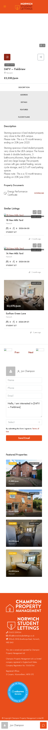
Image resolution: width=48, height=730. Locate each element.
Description (24, 87)
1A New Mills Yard (14, 253)
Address (24, 94)
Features (24, 109)
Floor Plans (24, 117)
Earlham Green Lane (16, 313)
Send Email (24, 438)
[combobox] (24, 422)
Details (24, 102)
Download (39, 193)
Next (30, 352)
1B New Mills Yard (14, 220)
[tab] (7, 57)
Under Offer (9, 65)
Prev (17, 352)
